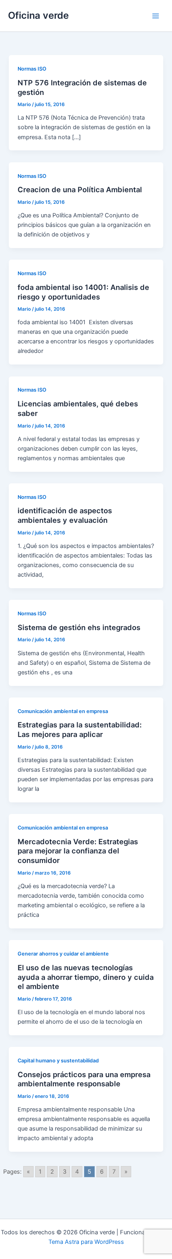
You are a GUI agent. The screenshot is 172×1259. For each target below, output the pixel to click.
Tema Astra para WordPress (86, 1241)
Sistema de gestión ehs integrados (79, 627)
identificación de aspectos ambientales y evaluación (65, 515)
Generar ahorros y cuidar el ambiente (63, 954)
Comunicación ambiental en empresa (63, 711)
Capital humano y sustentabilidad (58, 1061)
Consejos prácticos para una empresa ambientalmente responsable (84, 1079)
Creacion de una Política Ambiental (80, 189)
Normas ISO (32, 69)
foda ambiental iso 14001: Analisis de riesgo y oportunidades (83, 292)
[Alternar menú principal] (155, 16)
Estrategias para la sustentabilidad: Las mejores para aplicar (80, 729)
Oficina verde (38, 15)
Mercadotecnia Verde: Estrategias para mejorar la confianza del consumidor (78, 851)
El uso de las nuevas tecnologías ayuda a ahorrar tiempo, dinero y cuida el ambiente (86, 977)
